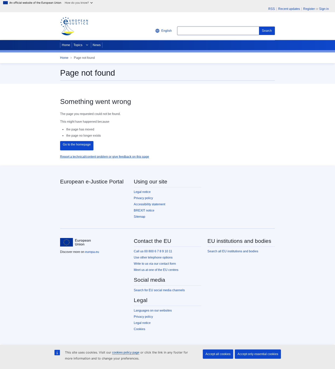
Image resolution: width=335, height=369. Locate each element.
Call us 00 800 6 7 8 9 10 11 (153, 251)
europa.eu (92, 251)
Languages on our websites (153, 310)
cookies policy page (125, 352)
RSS (271, 8)
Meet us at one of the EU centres (156, 269)
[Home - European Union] (75, 242)
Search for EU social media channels (159, 290)
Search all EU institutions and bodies (232, 251)
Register (309, 8)
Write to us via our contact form (155, 263)
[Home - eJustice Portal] (74, 26)
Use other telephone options (153, 257)
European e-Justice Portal (91, 182)
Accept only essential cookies (257, 354)
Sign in (324, 8)
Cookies (139, 329)
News (97, 45)
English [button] (166, 30)
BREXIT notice (144, 210)
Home (66, 45)
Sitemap (139, 216)
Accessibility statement (149, 204)
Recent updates (289, 8)
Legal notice (142, 191)
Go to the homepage (77, 144)
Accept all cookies (218, 354)
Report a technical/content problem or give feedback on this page (104, 156)
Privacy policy (143, 198)
